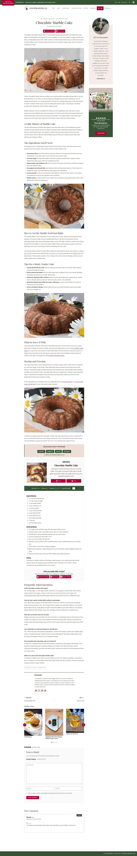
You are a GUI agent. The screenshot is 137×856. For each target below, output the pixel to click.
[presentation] (33, 722)
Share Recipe (66, 577)
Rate (74, 481)
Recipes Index (65, 8)
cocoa (34, 667)
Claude (58, 451)
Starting (86, 8)
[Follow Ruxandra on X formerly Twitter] (39, 690)
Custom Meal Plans (76, 8)
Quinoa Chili (80, 699)
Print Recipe (61, 31)
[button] (63, 462)
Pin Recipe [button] (55, 577)
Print (59, 481)
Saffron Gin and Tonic (72, 734)
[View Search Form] (130, 2)
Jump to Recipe (49, 31)
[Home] (41, 18)
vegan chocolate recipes (56, 355)
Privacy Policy (117, 853)
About (119, 2)
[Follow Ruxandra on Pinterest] (45, 690)
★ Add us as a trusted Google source (54, 454)
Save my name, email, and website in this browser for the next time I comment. (50, 793)
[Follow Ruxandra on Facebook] (36, 690)
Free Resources (124, 2)
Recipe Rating (31, 759)
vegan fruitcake (67, 381)
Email (58, 788)
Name (29, 788)
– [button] (71, 488)
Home (116, 2)
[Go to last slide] (24, 725)
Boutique (100, 8)
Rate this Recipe (44, 577)
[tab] (51, 742)
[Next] (83, 725)
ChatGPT (41, 451)
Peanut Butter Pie (29, 699)
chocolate (28, 667)
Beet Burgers (28, 737)
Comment (30, 765)
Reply (79, 815)
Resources (93, 8)
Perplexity (67, 451)
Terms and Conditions (127, 853)
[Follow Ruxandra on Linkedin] (42, 690)
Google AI (50, 451)
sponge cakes (42, 667)
